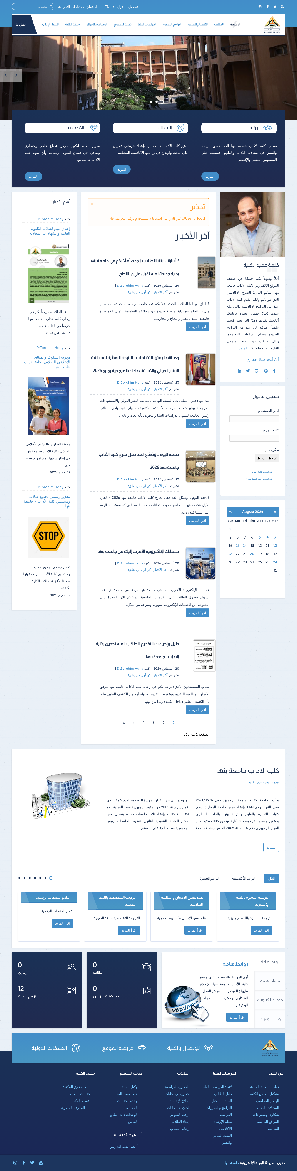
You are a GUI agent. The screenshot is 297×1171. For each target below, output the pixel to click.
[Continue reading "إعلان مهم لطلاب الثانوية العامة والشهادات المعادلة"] (48, 273)
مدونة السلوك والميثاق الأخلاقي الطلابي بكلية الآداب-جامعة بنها (46, 362)
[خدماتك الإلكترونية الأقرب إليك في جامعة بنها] (200, 563)
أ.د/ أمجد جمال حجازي (263, 359)
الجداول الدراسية (177, 1087)
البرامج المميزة (209, 878)
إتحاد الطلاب (180, 1121)
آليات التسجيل (222, 1101)
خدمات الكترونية (270, 1000)
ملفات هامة (270, 981)
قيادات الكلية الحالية (264, 1087)
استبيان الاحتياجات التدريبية (77, 7)
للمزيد (271, 847)
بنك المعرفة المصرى (75, 1107)
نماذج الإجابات (179, 1101)
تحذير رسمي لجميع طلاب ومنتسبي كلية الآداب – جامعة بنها (47, 501)
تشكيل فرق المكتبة (76, 1087)
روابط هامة (270, 962)
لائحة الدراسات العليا (217, 1087)
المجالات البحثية (267, 1107)
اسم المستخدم (268, 411)
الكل (271, 878)
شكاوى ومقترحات (266, 1114)
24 (275, 562)
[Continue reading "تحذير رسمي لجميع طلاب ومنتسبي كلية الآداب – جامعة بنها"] (48, 537)
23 (230, 554)
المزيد (210, 176)
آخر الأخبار (160, 292)
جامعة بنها (232, 1163)
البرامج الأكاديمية (243, 878)
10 (275, 545)
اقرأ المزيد (237, 1017)
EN (107, 7)
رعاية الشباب (179, 1128)
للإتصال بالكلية (183, 1048)
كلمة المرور (270, 430)
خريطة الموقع (117, 1048)
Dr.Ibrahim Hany (49, 219)
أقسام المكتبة (80, 1101)
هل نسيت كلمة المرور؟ (261, 471)
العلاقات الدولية (49, 1048)
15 (238, 545)
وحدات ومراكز (270, 1019)
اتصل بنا (21, 24)
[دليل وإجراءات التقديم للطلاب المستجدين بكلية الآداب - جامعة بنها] (200, 655)
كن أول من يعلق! (140, 292)
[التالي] (133, 722)
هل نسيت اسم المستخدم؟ (259, 478)
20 (252, 554)
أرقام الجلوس (179, 1114)
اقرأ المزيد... (197, 327)
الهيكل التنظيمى (267, 1101)
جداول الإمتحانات (177, 1094)
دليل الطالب (223, 1094)
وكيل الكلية (130, 1087)
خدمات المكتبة (79, 1094)
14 (245, 545)
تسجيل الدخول (127, 7)
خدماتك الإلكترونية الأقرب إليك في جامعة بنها (138, 551)
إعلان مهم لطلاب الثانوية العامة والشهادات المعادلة (49, 231)
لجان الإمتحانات (178, 1107)
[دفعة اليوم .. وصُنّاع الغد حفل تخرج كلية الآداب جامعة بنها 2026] (200, 466)
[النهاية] (123, 722)
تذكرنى (274, 449)
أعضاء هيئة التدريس (123, 1146)
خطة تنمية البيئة (126, 1094)
